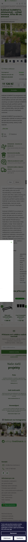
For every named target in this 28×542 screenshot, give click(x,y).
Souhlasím (20, 538)
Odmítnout (7, 538)
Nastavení (13, 533)
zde (11, 529)
